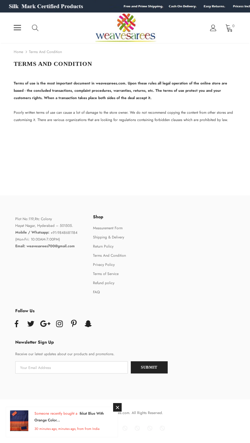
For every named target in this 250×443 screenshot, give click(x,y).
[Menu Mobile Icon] (17, 27)
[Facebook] (16, 324)
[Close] (117, 407)
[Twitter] (30, 324)
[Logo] (125, 28)
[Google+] (45, 324)
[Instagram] (59, 324)
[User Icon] (213, 28)
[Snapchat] (88, 324)
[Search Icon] (41, 27)
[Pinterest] (73, 324)
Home (18, 52)
